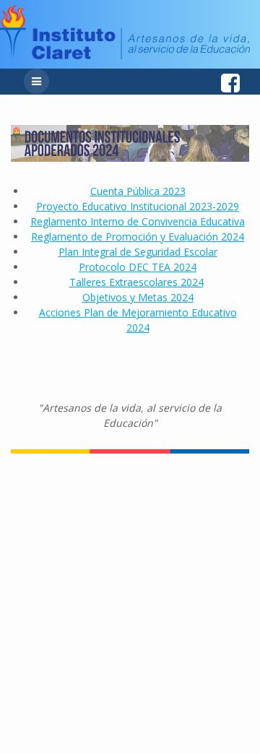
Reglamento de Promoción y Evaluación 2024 (137, 236)
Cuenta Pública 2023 (138, 191)
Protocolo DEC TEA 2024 (137, 267)
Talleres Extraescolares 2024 (136, 282)
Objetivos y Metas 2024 (138, 297)
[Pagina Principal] (125, 55)
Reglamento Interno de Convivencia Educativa (137, 221)
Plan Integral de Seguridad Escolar (137, 252)
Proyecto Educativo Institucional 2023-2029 (137, 206)
